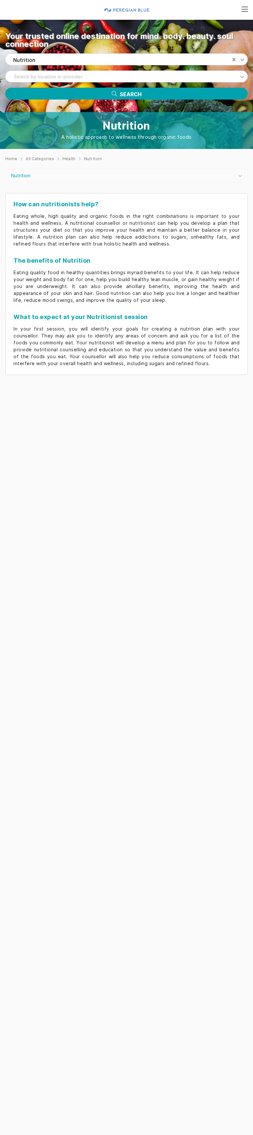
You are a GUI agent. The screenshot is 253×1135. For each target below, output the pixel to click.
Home (11, 158)
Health (69, 158)
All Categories (40, 158)
